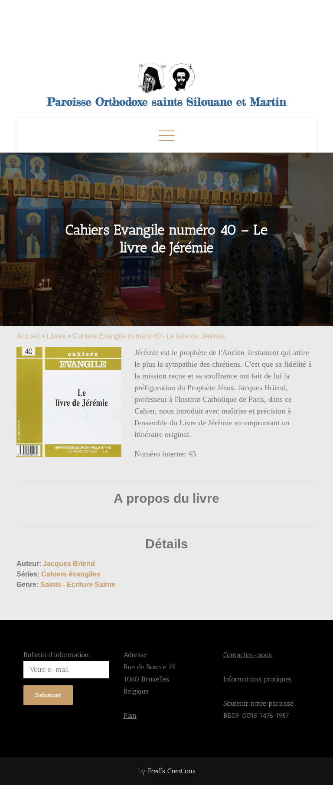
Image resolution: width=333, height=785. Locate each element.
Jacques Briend (69, 563)
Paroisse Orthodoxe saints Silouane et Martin (166, 101)
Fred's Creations (172, 771)
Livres (56, 336)
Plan (130, 715)
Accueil (28, 336)
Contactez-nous (247, 655)
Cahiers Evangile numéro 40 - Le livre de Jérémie (149, 336)
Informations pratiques (257, 679)
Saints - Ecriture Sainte (77, 584)
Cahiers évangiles (70, 574)
